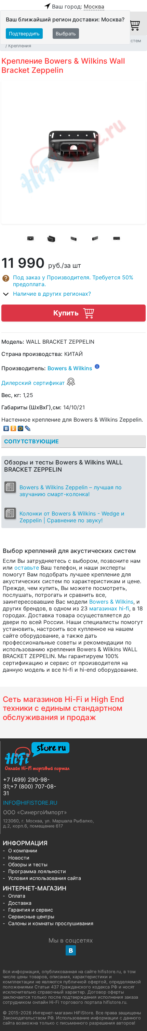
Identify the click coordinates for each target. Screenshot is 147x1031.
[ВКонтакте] (6, 426)
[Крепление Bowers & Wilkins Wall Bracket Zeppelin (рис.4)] (95, 239)
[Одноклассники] (13, 426)
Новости (18, 858)
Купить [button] (66, 313)
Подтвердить (24, 33)
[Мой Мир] (20, 426)
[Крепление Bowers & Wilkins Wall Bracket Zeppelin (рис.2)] (52, 239)
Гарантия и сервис (30, 910)
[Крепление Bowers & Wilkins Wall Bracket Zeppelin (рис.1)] (30, 239)
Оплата (16, 896)
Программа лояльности (37, 871)
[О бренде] (97, 366)
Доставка (19, 903)
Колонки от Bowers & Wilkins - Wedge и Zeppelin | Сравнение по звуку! (71, 517)
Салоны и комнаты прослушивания (50, 923)
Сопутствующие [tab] (31, 441)
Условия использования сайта (44, 878)
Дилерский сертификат (34, 382)
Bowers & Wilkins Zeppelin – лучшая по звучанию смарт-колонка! (70, 490)
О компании (22, 850)
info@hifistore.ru (30, 802)
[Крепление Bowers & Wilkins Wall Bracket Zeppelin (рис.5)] (116, 239)
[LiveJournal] (27, 426)
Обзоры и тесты (28, 864)
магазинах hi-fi (109, 608)
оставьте (26, 567)
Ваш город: (78, 6)
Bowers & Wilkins (70, 368)
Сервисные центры (31, 916)
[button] (73, 281)
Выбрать (66, 33)
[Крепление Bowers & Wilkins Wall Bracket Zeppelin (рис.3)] (73, 239)
